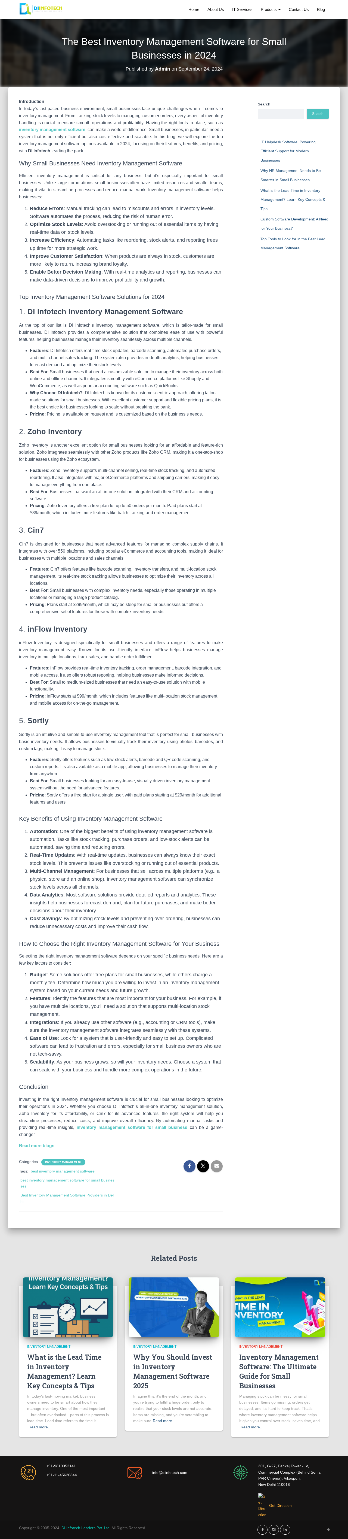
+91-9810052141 (61, 1466)
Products (269, 9)
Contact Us (299, 9)
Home (193, 9)
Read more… (40, 1427)
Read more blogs (36, 1145)
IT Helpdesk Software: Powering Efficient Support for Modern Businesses (288, 151)
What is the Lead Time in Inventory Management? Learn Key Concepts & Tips (292, 199)
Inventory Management (63, 1162)
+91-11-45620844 (61, 1475)
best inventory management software (63, 1171)
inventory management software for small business (132, 1127)
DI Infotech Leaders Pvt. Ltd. (86, 1528)
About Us (215, 9)
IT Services (242, 9)
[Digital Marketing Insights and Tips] (41, 9)
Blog (321, 9)
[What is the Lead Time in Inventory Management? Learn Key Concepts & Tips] (68, 1307)
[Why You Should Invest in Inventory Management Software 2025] (174, 1307)
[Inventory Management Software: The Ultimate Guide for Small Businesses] (280, 1307)
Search (264, 104)
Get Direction (280, 1505)
